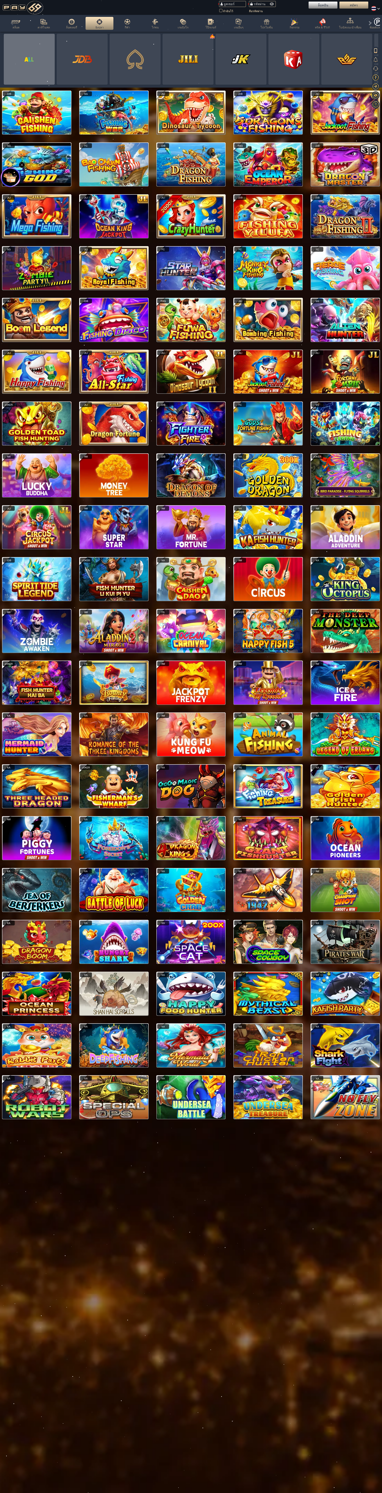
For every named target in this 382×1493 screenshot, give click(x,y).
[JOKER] (240, 59)
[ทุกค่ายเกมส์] (29, 59)
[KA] (293, 59)
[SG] (135, 59)
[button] (12, 24)
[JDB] (82, 59)
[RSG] (346, 59)
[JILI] (188, 59)
